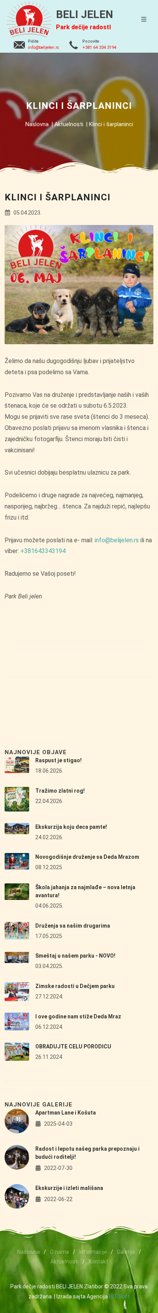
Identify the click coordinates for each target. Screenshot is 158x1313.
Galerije (126, 1252)
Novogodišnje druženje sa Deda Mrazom (87, 857)
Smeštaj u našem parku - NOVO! (75, 956)
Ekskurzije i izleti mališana (69, 1188)
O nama (59, 1252)
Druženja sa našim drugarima (72, 926)
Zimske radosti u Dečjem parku (75, 986)
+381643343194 (43, 551)
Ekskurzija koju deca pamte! (71, 827)
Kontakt (98, 1261)
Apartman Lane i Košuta (65, 1113)
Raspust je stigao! (58, 760)
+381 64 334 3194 (99, 47)
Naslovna (37, 124)
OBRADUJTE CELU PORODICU (73, 1046)
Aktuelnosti (68, 124)
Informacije (93, 1252)
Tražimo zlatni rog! (60, 791)
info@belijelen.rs (43, 47)
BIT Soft (119, 1296)
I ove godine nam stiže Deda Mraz (78, 1016)
